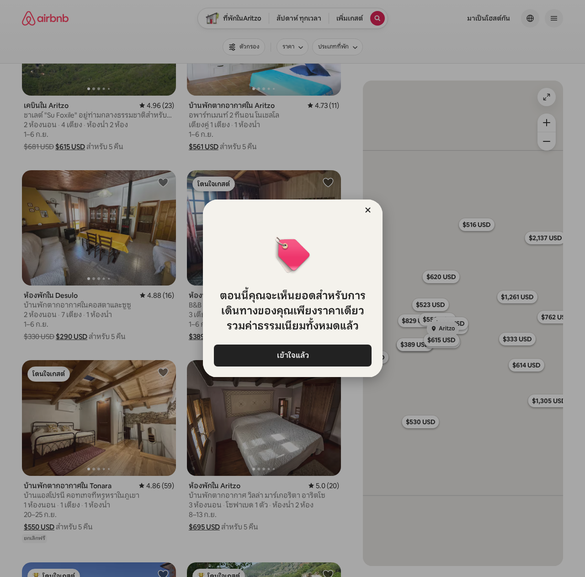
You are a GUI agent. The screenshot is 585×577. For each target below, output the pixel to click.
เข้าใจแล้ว (292, 355)
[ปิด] (368, 210)
